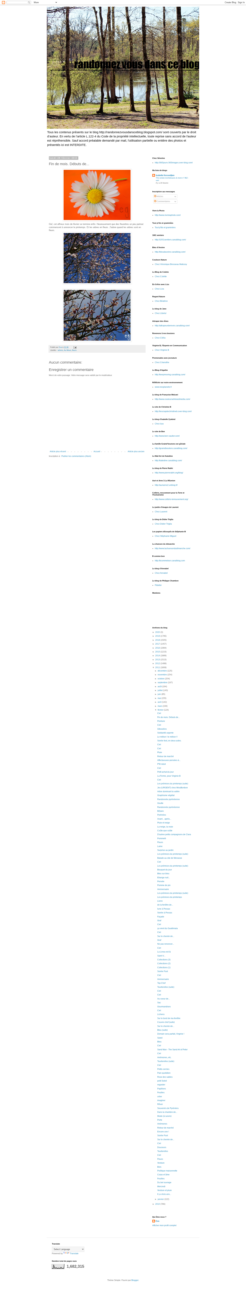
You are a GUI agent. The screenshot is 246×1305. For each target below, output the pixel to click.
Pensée (160, 881)
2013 (157, 659)
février (161, 710)
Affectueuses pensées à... (169, 760)
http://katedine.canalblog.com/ (168, 460)
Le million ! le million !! (167, 737)
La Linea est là (164, 952)
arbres (60, 350)
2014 (157, 655)
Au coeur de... (163, 999)
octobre (161, 678)
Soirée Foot (162, 971)
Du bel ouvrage (164, 1182)
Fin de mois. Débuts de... (168, 717)
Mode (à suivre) (164, 1116)
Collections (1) (164, 967)
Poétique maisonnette (167, 1171)
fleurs (74, 350)
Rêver (160, 1104)
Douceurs (161, 1147)
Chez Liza (159, 289)
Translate (74, 1253)
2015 (157, 652)
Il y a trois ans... (164, 1194)
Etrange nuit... (163, 877)
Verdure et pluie (164, 1190)
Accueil (97, 451)
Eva (157, 1221)
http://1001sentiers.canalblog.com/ (170, 240)
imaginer (161, 1100)
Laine (159, 846)
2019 (157, 636)
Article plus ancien (136, 451)
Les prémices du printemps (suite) (172, 783)
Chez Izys (159, 424)
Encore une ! (163, 1131)
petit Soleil (162, 1081)
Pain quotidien (164, 1073)
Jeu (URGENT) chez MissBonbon (172, 787)
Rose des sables (165, 1077)
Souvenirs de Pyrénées (168, 1108)
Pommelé (161, 838)
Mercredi (161, 1186)
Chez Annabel (161, 573)
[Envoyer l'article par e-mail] (75, 347)
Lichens (161, 1014)
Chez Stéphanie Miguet (165, 536)
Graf (159, 920)
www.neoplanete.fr (163, 387)
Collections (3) (164, 959)
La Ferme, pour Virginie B (169, 776)
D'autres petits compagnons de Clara (174, 834)
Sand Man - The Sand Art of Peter (172, 1049)
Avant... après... (164, 819)
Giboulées (162, 729)
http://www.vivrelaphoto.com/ (168, 215)
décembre (162, 671)
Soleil (159, 1038)
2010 (157, 1204)
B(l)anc (160, 811)
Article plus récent (58, 451)
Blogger (134, 1280)
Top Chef (161, 983)
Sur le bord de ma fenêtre (168, 1018)
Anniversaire (163, 889)
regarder (161, 1085)
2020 (157, 632)
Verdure (161, 1163)
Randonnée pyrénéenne (168, 799)
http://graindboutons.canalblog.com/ (171, 448)
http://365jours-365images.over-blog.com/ (174, 162)
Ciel (159, 713)
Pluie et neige (163, 823)
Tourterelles (162, 1151)
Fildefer (158, 585)
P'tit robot (161, 764)
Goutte (160, 803)
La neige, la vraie (165, 827)
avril (160, 702)
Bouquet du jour (164, 870)
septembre (163, 682)
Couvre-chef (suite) (166, 1022)
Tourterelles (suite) (165, 987)
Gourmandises (164, 1006)
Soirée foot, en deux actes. (169, 741)
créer (159, 1096)
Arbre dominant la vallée (168, 791)
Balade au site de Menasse (169, 858)
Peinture (161, 721)
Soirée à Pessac (164, 913)
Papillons (161, 1089)
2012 (157, 663)
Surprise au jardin (165, 850)
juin (159, 694)
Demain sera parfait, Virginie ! (170, 1034)
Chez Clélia (160, 338)
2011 (157, 667)
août (160, 686)
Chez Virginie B (162, 350)
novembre (162, 674)
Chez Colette (161, 276)
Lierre (160, 901)
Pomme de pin (164, 885)
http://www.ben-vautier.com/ (167, 436)
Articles (159, 196)
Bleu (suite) (162, 1030)
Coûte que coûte (164, 830)
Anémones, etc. (164, 1057)
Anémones (162, 1124)
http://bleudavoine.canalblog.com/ (170, 252)
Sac (159, 1002)
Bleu (159, 1042)
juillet (160, 690)
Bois (159, 1167)
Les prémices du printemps (169, 897)
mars (160, 706)
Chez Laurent (161, 511)
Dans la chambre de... (167, 1112)
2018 (157, 640)
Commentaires (163, 201)
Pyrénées (161, 815)
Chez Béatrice (161, 301)
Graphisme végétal (166, 795)
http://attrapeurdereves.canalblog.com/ (172, 325)
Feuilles (161, 1092)
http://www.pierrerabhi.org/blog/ (169, 473)
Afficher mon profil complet (164, 1225)
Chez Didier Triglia (163, 524)
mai (159, 698)
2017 (157, 644)
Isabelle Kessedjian (165, 175)
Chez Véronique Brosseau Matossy (171, 264)
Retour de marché (165, 756)
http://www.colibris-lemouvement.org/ (171, 499)
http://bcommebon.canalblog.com (170, 560)
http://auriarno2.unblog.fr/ (166, 485)
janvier (161, 1199)
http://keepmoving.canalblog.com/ (170, 374)
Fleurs (160, 842)
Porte (159, 1120)
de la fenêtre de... (165, 905)
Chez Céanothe (162, 362)
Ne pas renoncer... (165, 944)
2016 (157, 648)
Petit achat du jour (165, 772)
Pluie (159, 752)
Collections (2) (164, 963)
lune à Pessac (163, 909)
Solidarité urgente (165, 733)
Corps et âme (163, 1174)
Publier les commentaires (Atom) (76, 456)
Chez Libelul (160, 313)
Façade (160, 917)
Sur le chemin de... (165, 936)
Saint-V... (161, 956)
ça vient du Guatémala (167, 928)
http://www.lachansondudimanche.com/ (172, 548)
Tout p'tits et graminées (165, 227)
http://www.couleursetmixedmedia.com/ (172, 399)
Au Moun (67, 350)
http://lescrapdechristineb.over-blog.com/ (173, 411)
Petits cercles (163, 1069)
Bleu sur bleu (163, 873)
